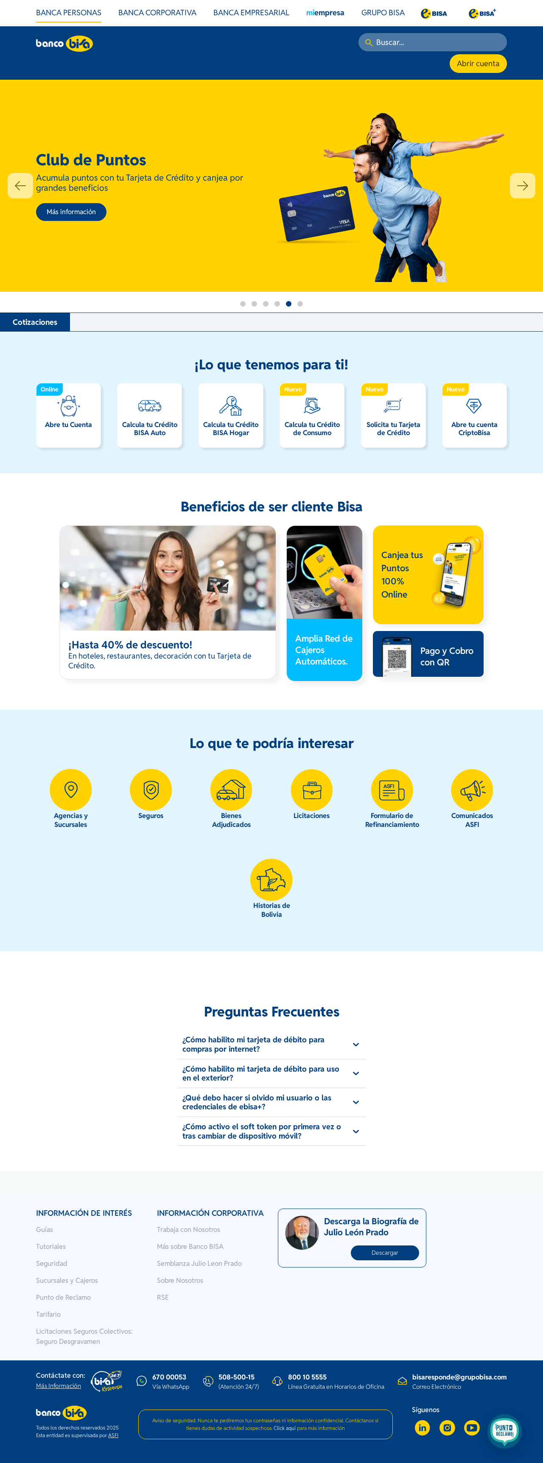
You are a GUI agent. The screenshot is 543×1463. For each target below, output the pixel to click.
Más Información (58, 1386)
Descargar (385, 1252)
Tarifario (48, 1314)
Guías (44, 1229)
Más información (71, 211)
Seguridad (51, 1263)
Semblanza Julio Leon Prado (199, 1263)
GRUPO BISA (383, 12)
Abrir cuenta (478, 63)
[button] (20, 185)
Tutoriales (51, 1246)
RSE (163, 1297)
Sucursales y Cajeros (67, 1280)
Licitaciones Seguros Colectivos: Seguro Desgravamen (84, 1336)
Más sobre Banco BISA (190, 1246)
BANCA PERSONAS (68, 12)
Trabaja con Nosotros (188, 1229)
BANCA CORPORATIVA (157, 12)
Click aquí (285, 1428)
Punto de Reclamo (63, 1297)
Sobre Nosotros (180, 1280)
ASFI (113, 1435)
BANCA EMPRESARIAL (251, 12)
